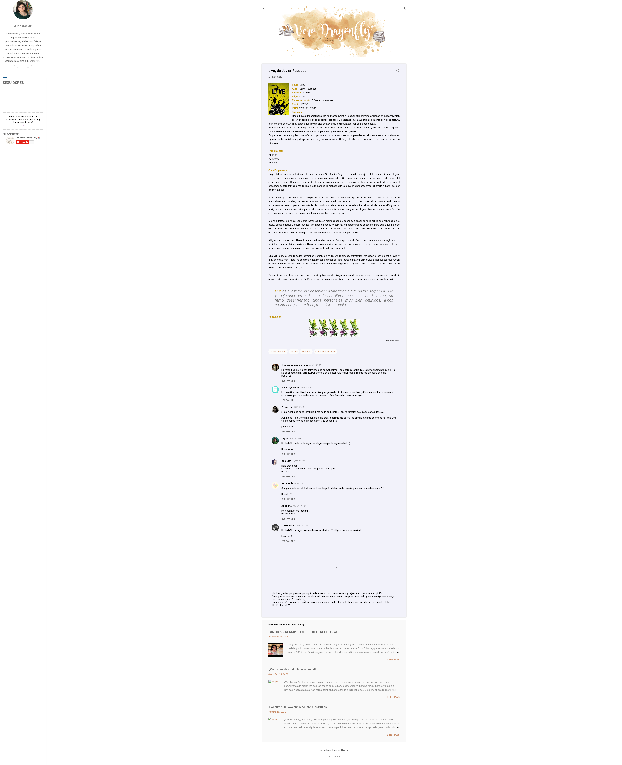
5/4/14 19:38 (295, 438)
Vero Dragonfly (23, 26)
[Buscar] (404, 9)
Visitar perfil (23, 67)
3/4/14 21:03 (306, 387)
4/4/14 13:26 (299, 407)
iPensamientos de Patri (294, 365)
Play (274, 154)
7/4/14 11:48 (300, 483)
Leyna (284, 438)
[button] (398, 71)
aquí (30, 122)
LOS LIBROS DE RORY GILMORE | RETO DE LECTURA (302, 632)
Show (275, 158)
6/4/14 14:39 (299, 461)
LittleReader (288, 525)
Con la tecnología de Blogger (334, 750)
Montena (306, 351)
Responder (288, 380)
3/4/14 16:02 (315, 365)
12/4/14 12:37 (299, 506)
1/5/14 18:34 (302, 525)
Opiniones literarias (325, 351)
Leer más (393, 659)
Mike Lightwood (290, 387)
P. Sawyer (286, 407)
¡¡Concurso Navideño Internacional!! (292, 669)
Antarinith (287, 483)
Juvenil (294, 351)
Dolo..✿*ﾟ (286, 460)
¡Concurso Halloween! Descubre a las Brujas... (298, 707)
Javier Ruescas (278, 351)
